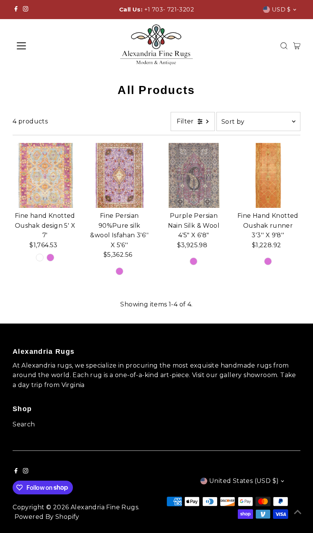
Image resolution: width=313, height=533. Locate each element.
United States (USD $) (244, 480)
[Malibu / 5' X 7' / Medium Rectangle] (40, 257)
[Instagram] (25, 9)
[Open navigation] (46, 45)
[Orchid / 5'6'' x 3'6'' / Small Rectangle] (119, 271)
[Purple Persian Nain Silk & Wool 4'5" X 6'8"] (193, 175)
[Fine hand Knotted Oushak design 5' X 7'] (45, 175)
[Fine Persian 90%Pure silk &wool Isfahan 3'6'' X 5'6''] (119, 175)
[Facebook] (16, 9)
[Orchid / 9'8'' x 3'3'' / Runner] (268, 261)
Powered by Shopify (47, 516)
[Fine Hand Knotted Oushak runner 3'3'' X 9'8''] (268, 175)
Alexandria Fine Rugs (104, 507)
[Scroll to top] (297, 512)
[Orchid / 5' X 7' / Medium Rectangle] (50, 257)
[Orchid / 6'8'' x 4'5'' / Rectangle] (193, 261)
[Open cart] (296, 45)
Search (24, 424)
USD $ (281, 9)
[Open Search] (284, 45)
